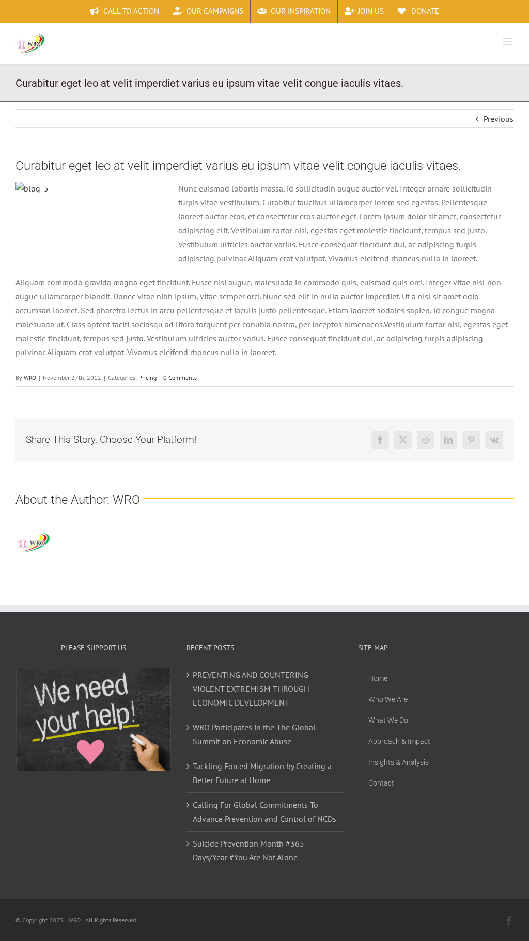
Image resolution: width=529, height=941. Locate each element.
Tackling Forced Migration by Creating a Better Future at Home (262, 773)
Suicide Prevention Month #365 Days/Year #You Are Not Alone (248, 850)
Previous (499, 119)
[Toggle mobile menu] (508, 41)
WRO (30, 377)
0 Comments (180, 377)
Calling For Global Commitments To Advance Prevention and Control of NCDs (264, 812)
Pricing (147, 377)
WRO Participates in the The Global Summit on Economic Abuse (254, 734)
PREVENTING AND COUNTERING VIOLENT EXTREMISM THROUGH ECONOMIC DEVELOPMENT (251, 688)
